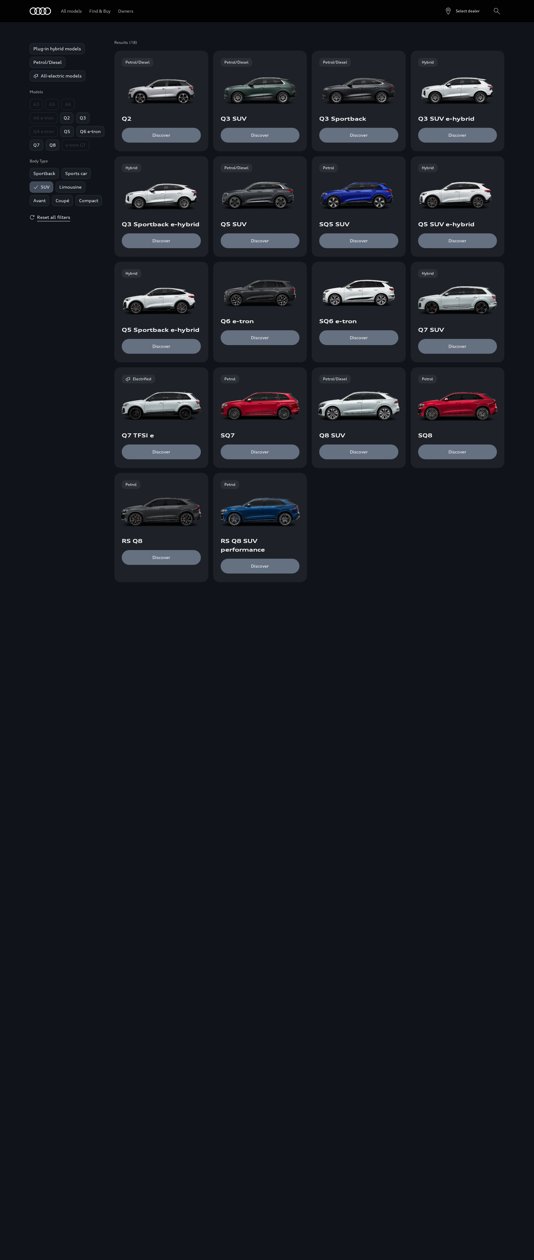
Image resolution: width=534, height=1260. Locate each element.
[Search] (497, 11)
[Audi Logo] (40, 11)
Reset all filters (53, 217)
